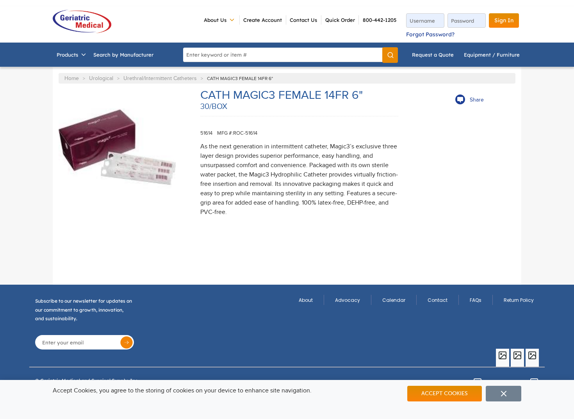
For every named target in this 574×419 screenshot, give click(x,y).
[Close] (503, 393)
